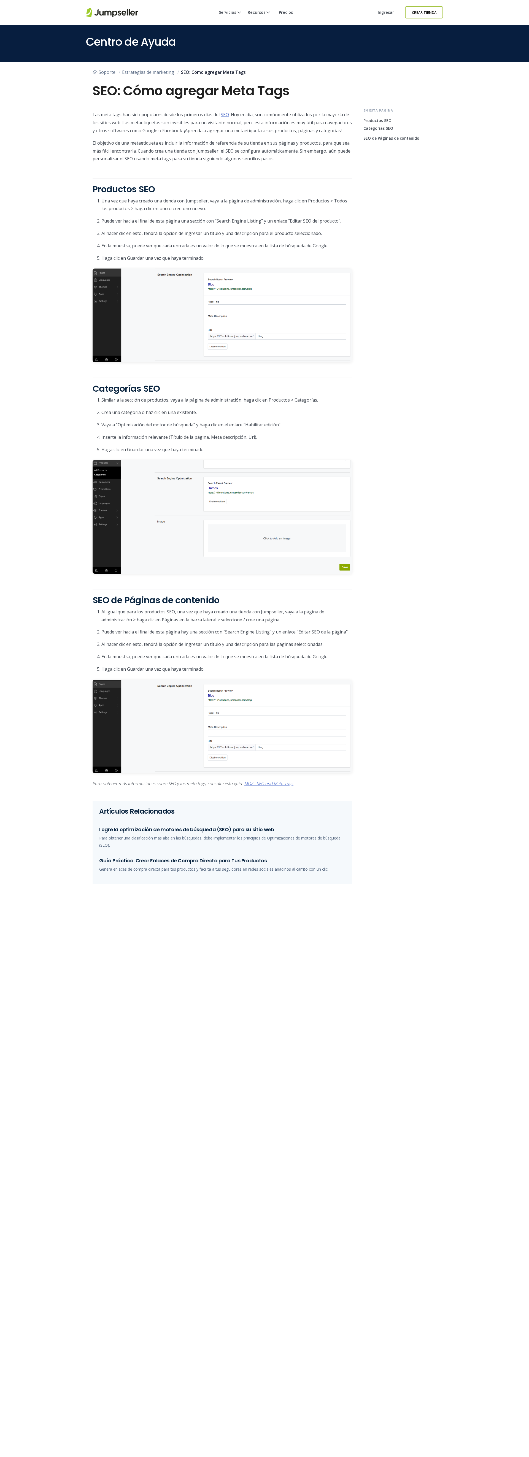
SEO (225, 115)
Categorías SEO (378, 128)
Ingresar (386, 12)
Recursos (256, 12)
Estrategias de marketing (148, 72)
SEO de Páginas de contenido (391, 138)
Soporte (107, 72)
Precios (286, 12)
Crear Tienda (424, 12)
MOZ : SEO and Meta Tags (268, 784)
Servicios (227, 12)
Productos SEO (377, 120)
